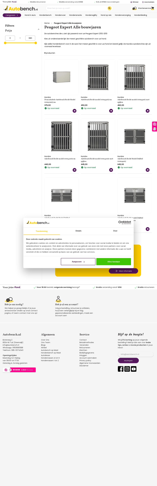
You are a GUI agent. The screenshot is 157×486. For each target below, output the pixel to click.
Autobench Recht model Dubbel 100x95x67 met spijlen (130, 219)
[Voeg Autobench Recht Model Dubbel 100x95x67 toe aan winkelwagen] (148, 170)
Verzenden (84, 345)
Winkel (44, 347)
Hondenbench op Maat (51, 353)
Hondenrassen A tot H (50, 358)
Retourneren (84, 347)
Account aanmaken (88, 358)
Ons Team (45, 342)
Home (47, 23)
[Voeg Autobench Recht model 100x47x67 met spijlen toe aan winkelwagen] (111, 170)
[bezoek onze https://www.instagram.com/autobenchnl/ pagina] (127, 369)
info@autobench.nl (11, 345)
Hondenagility (91, 15)
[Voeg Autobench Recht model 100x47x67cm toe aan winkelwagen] (74, 170)
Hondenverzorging (123, 15)
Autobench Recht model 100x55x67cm (96, 100)
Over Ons (45, 340)
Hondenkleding (140, 15)
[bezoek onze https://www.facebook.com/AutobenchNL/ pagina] (120, 369)
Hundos (47, 97)
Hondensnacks (75, 15)
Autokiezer (45, 355)
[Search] (109, 8)
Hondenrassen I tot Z (50, 360)
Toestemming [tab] (41, 231)
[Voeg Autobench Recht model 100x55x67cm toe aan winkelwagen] (111, 111)
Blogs (43, 345)
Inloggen (83, 355)
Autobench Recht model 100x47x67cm (59, 159)
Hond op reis (106, 15)
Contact (83, 340)
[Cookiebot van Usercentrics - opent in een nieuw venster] (120, 222)
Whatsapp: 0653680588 (13, 347)
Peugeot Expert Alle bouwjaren (68, 23)
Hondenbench (45, 15)
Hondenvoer (60, 15)
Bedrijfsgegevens (86, 353)
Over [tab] (115, 231)
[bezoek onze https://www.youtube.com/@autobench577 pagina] (133, 369)
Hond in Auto (30, 15)
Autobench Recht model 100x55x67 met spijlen (133, 101)
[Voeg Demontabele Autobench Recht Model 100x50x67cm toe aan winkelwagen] (74, 111)
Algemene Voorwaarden (89, 363)
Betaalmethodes (86, 342)
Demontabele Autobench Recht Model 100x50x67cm (59, 101)
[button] (152, 8)
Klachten (83, 350)
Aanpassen (77, 262)
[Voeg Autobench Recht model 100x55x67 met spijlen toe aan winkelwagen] (148, 111)
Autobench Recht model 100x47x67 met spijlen (97, 160)
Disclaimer (83, 365)
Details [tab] (79, 231)
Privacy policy (85, 360)
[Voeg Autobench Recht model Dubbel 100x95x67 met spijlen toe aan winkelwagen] (148, 229)
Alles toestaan (113, 262)
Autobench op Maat (49, 350)
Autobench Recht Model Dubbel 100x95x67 (130, 160)
